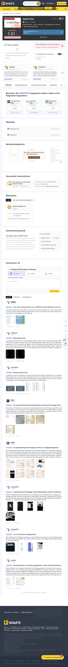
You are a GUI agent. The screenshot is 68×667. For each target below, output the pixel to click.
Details (15, 108)
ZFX (13, 661)
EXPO (43, 628)
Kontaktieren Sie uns (15, 627)
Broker (12, 13)
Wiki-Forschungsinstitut (52, 628)
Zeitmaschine (43, 37)
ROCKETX (38, 663)
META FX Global (47, 663)
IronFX (43, 661)
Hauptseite (6, 13)
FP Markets (8, 663)
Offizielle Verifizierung (34, 628)
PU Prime (7, 661)
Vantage (15, 663)
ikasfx (28, 661)
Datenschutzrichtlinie (52, 627)
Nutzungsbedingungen (39, 627)
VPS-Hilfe (6, 630)
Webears (56, 663)
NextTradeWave (20, 661)
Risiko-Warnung (27, 627)
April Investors (29, 663)
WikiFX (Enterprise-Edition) (20, 628)
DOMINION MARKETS (53, 661)
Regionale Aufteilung (26, 630)
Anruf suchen (7, 628)
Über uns (6, 627)
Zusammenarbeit (15, 630)
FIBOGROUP (36, 661)
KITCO (21, 663)
